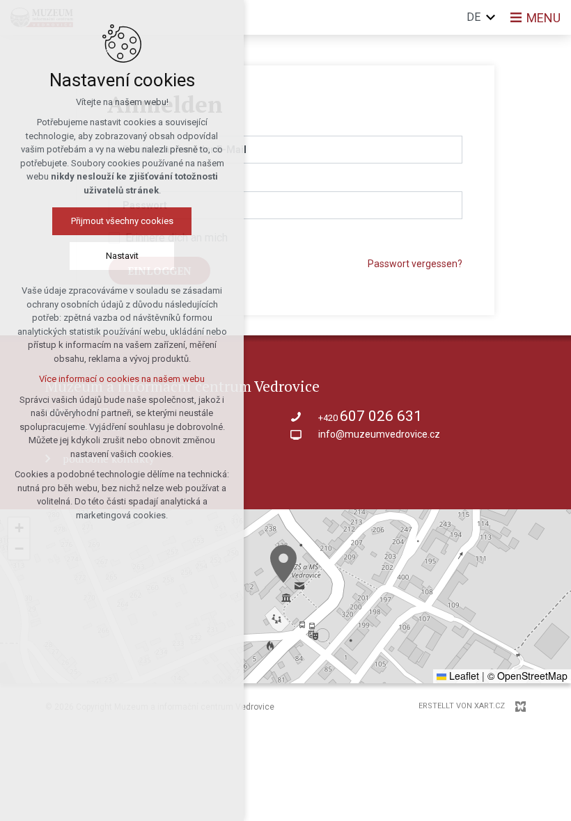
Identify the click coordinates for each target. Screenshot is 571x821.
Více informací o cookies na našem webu (122, 379)
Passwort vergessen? (415, 263)
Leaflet (462, 676)
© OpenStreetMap (527, 676)
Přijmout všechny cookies (122, 221)
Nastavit (122, 255)
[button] (283, 564)
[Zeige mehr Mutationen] (490, 17)
